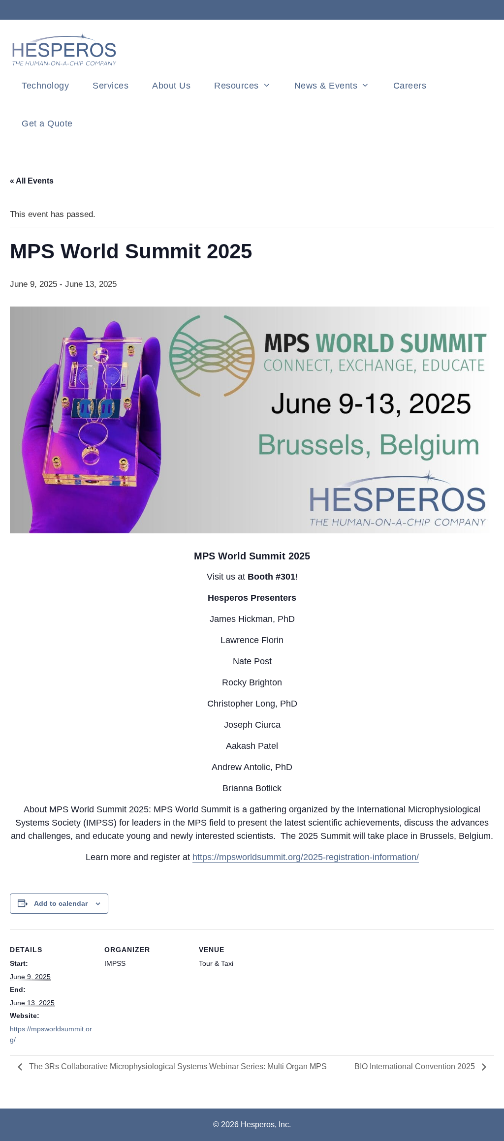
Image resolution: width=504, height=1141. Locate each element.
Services (110, 86)
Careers (410, 86)
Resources (236, 86)
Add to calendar (61, 903)
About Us (171, 86)
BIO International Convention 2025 (415, 1066)
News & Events (326, 86)
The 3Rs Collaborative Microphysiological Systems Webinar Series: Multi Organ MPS (177, 1066)
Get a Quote (47, 123)
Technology (45, 86)
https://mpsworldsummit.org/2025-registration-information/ (305, 857)
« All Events (32, 181)
